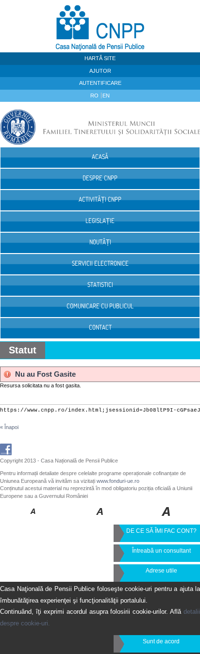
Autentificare (100, 83)
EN (106, 95)
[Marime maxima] (167, 518)
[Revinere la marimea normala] (33, 518)
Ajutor (100, 71)
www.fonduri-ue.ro (118, 481)
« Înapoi (9, 427)
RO (95, 95)
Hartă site (100, 58)
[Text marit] (100, 518)
